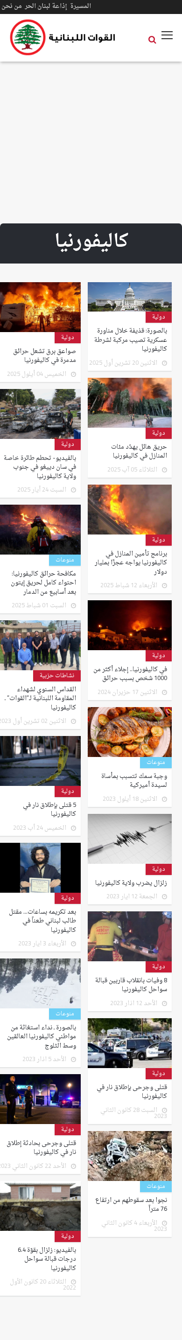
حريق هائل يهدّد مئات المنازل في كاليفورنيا (139, 452)
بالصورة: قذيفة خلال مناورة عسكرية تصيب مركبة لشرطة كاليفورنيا (130, 340)
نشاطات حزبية (57, 676)
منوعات (65, 560)
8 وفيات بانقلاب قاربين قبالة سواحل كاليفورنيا (131, 985)
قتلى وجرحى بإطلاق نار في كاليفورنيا (132, 1092)
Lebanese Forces (63, 37)
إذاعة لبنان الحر (46, 6)
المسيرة (80, 6)
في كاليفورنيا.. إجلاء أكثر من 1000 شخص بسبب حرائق (130, 674)
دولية (158, 317)
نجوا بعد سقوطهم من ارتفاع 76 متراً (131, 1205)
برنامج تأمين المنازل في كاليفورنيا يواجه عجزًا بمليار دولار (131, 563)
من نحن (11, 6)
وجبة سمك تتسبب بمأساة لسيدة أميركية (134, 781)
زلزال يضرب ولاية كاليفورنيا (131, 883)
